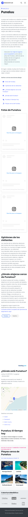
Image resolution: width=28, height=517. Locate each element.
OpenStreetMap (15, 409)
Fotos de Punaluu (10, 82)
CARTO (24, 409)
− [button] (3, 391)
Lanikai (18, 471)
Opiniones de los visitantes (13, 86)
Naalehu (15, 316)
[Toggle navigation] (25, 3)
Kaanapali (19, 485)
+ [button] (3, 389)
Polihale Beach (7, 485)
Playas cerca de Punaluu (12, 103)
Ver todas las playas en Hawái (9, 458)
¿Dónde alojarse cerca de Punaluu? (12, 91)
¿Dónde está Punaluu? (11, 96)
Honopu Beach (7, 471)
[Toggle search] (21, 3)
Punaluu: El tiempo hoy (12, 99)
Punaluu (6, 316)
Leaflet (8, 409)
